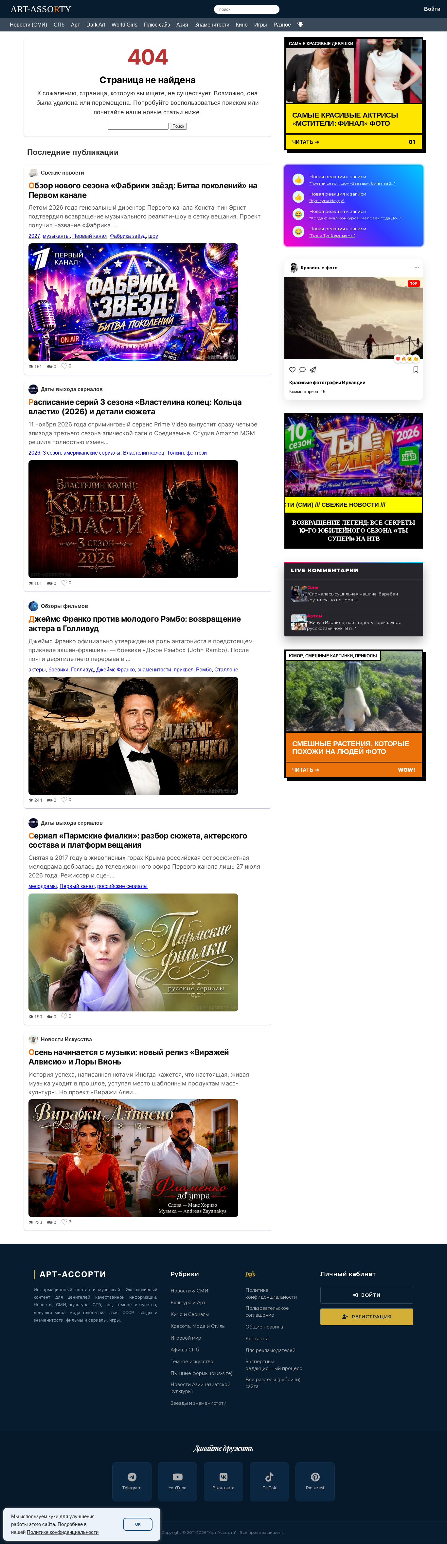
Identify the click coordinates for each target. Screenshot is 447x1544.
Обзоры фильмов (64, 606)
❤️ (398, 358)
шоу (153, 236)
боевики (58, 669)
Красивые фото (319, 267)
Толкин (175, 453)
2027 (34, 236)
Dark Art (95, 25)
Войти (432, 9)
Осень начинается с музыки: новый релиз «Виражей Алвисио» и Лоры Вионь (128, 1056)
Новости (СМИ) (28, 25)
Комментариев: (307, 391)
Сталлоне (226, 669)
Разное (282, 25)
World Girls (124, 25)
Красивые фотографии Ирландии (327, 382)
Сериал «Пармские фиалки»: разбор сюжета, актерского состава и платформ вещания (137, 840)
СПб (59, 25)
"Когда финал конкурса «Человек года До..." (355, 218)
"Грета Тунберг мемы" (332, 235)
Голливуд (82, 669)
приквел (183, 669)
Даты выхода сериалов (72, 389)
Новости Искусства (66, 1039)
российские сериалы (122, 886)
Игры (260, 25)
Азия (182, 25)
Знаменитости (212, 25)
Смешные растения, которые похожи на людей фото (350, 747)
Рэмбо (204, 669)
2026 (34, 453)
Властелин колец (143, 453)
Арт (75, 25)
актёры (37, 669)
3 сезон (52, 453)
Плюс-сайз (157, 25)
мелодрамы (42, 886)
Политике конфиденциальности (62, 1532)
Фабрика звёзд (128, 236)
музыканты (56, 236)
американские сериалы (91, 453)
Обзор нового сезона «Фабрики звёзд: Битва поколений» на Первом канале (142, 190)
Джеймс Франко (115, 669)
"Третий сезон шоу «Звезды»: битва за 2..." (352, 183)
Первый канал (89, 236)
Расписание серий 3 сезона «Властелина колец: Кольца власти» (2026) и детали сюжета (134, 406)
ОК (137, 1524)
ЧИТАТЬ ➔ (305, 141)
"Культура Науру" (327, 200)
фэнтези (197, 453)
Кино (242, 25)
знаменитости (154, 669)
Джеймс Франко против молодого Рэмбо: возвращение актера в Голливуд (134, 623)
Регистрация (372, 1317)
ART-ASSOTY (40, 9)
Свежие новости (62, 173)
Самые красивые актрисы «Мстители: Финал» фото (345, 118)
